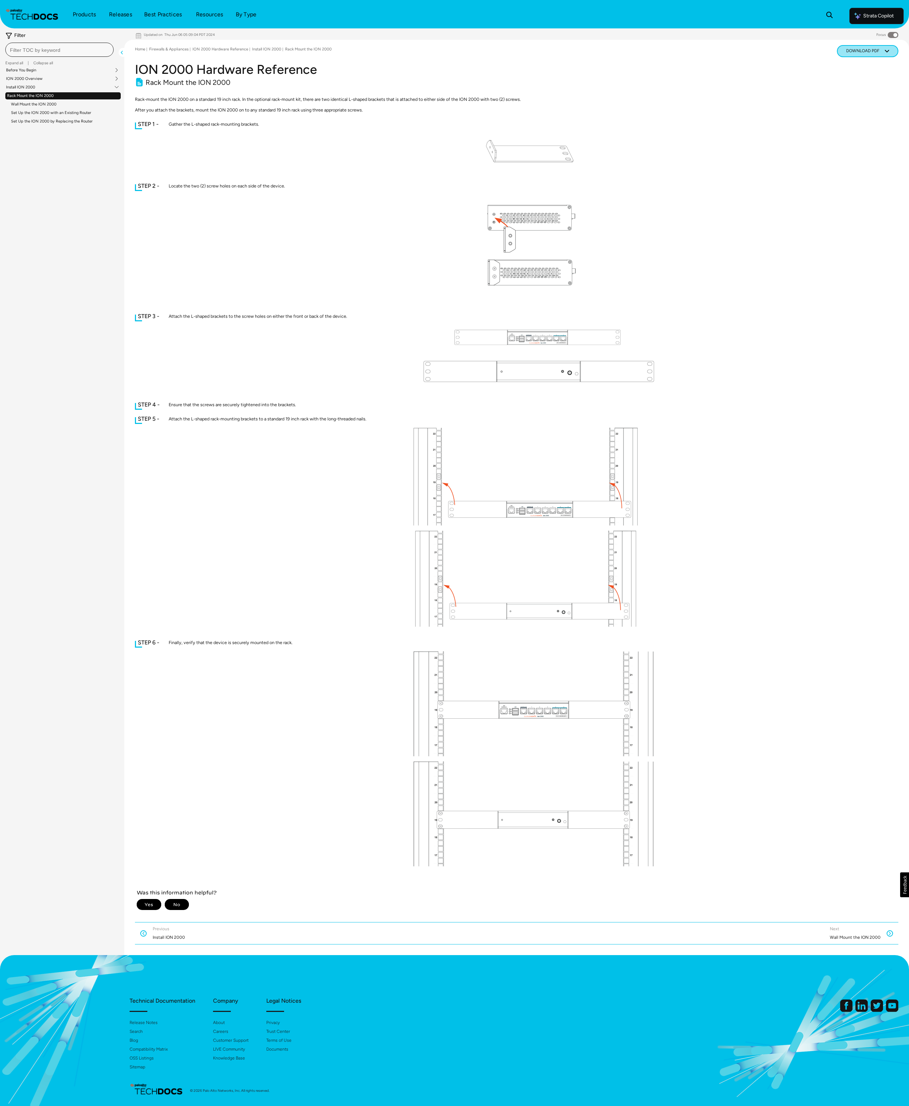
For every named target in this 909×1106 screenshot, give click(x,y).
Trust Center (278, 1031)
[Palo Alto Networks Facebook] (847, 1010)
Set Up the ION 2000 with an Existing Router (51, 112)
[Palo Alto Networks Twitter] (877, 1010)
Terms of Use (279, 1040)
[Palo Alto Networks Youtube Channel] (892, 1010)
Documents (277, 1049)
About (219, 1022)
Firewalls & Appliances (169, 49)
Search (136, 1031)
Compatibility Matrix (149, 1049)
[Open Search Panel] (829, 16)
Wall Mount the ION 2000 (33, 104)
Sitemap (137, 1066)
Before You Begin (21, 70)
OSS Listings (142, 1058)
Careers (220, 1031)
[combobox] (59, 50)
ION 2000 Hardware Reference (220, 49)
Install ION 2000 (20, 87)
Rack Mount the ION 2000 (30, 95)
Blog (134, 1040)
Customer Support (231, 1040)
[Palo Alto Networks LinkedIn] (862, 1010)
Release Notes (144, 1022)
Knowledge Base (229, 1058)
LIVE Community (229, 1049)
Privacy (273, 1022)
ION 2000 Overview (24, 79)
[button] (904, 884)
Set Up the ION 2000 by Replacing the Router (52, 121)
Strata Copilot (878, 16)
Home (140, 49)
